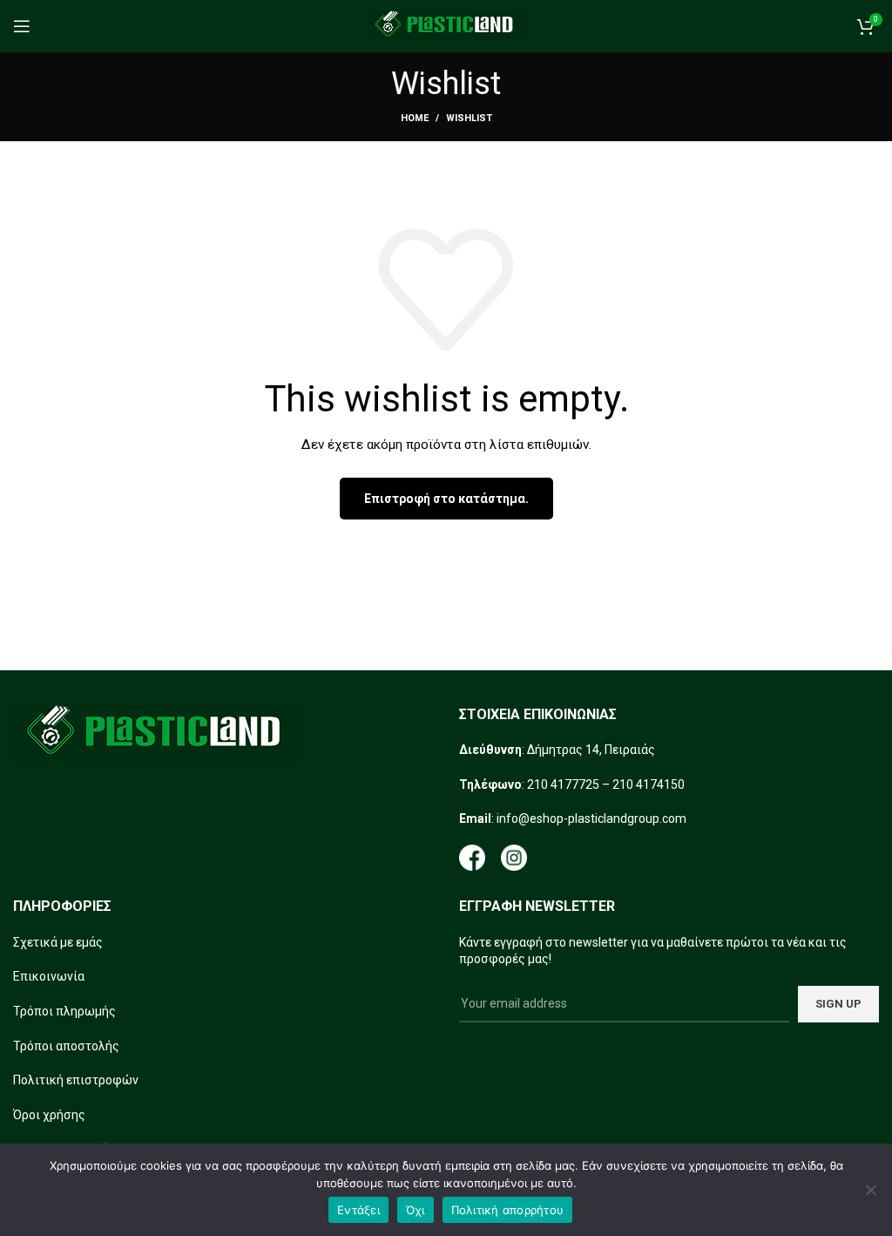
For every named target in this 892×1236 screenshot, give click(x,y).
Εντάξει (358, 1210)
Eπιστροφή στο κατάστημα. (446, 499)
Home (415, 118)
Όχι (415, 1210)
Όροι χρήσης (49, 1115)
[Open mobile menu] (21, 26)
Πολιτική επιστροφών (76, 1080)
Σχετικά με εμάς (58, 942)
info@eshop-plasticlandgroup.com (591, 818)
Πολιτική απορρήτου (507, 1210)
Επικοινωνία (48, 976)
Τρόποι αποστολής (66, 1046)
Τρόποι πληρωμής (64, 1011)
